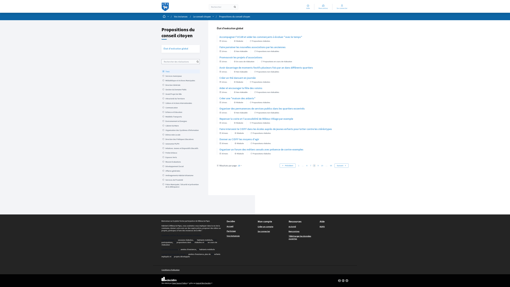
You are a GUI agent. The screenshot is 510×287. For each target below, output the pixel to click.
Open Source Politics (180, 283)
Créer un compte (265, 226)
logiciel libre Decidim (204, 283)
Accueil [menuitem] (230, 226)
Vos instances (181, 16)
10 (322, 165)
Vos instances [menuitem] (233, 236)
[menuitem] (181, 71)
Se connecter (264, 231)
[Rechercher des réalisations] (198, 61)
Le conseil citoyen (202, 16)
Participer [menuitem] (231, 231)
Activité (292, 226)
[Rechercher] (235, 6)
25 (239, 165)
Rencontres (294, 231)
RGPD (322, 226)
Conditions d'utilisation (171, 270)
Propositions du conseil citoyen (234, 16)
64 (331, 165)
